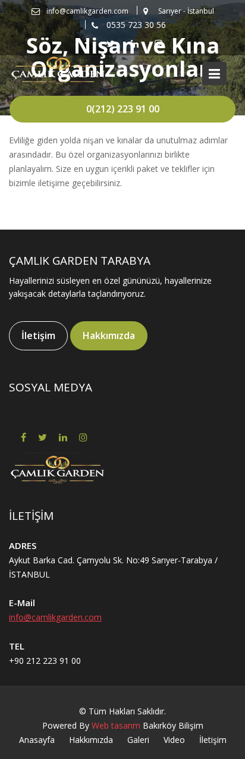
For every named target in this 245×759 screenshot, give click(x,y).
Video (174, 739)
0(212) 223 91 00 (122, 108)
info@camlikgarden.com (55, 617)
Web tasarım (116, 725)
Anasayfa (37, 739)
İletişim (38, 335)
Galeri (138, 739)
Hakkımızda (109, 335)
